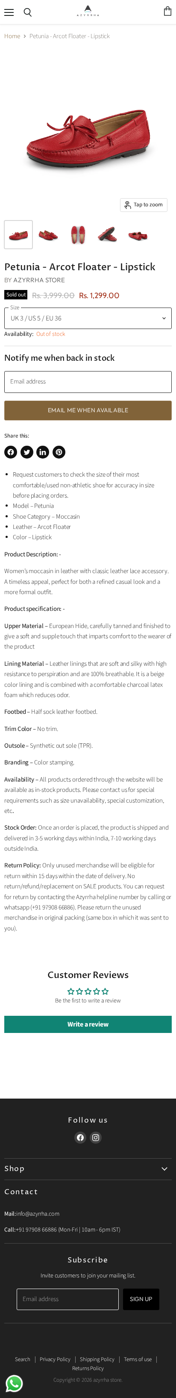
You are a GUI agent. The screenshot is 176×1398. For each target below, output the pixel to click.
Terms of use (138, 1359)
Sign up (141, 1299)
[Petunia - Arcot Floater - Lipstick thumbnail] (18, 234)
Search (22, 1359)
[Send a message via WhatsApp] (14, 1384)
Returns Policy (88, 1368)
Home (12, 36)
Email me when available (88, 410)
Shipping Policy (97, 1359)
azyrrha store (39, 280)
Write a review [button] (88, 1024)
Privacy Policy (55, 1359)
